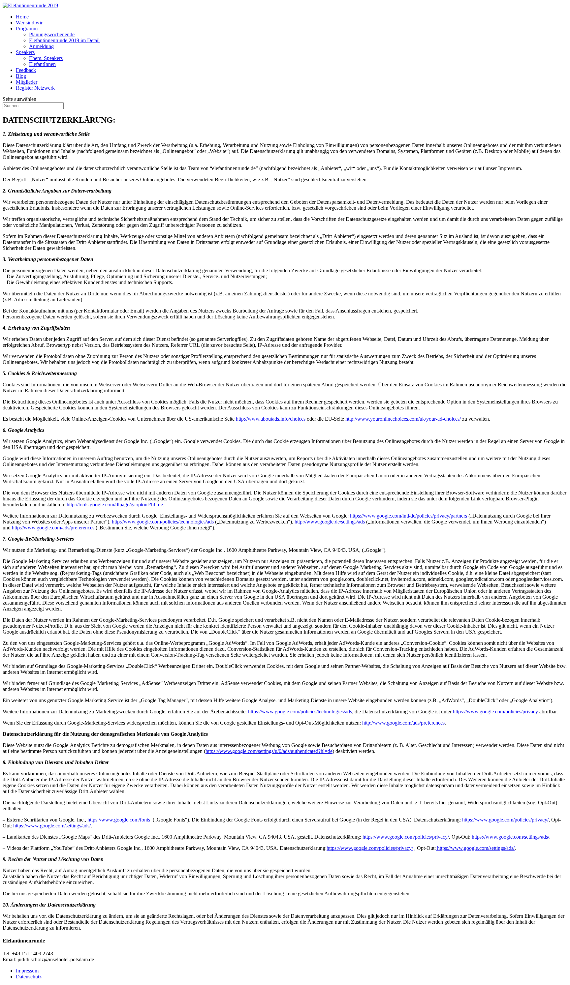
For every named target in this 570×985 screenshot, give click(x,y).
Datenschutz (29, 976)
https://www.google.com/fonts (118, 819)
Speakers (25, 52)
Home (22, 16)
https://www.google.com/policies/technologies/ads (300, 711)
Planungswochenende (52, 34)
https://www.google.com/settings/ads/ (52, 825)
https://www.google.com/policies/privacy (495, 711)
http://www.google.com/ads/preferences (53, 527)
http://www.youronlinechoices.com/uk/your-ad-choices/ (403, 419)
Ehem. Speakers (46, 58)
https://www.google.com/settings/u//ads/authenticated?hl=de (269, 751)
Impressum (27, 970)
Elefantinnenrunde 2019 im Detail (64, 40)
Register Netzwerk (35, 88)
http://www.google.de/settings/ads (330, 521)
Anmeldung (41, 46)
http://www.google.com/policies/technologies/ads (163, 521)
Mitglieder (26, 82)
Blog (21, 76)
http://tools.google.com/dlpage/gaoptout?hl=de (115, 504)
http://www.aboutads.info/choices (270, 419)
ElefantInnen (42, 64)
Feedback (26, 70)
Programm (27, 28)
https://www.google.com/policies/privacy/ (505, 819)
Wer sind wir (29, 22)
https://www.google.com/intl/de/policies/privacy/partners (408, 516)
